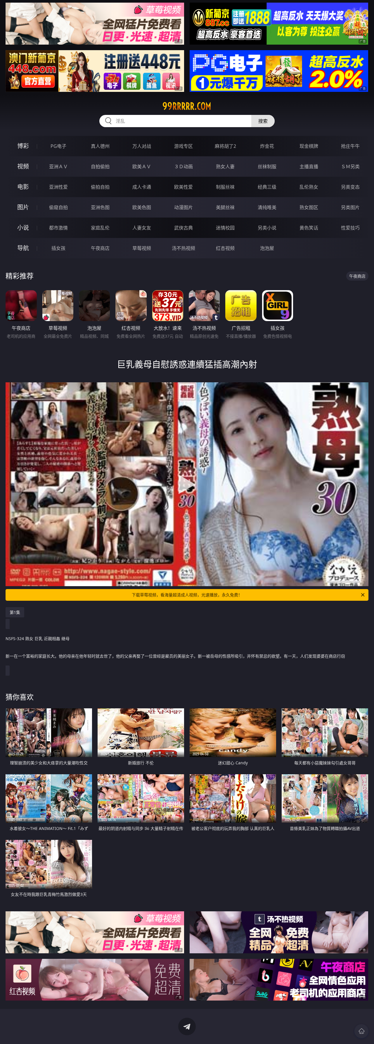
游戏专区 (183, 146)
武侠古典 (183, 228)
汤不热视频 (183, 248)
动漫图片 (183, 207)
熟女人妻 (225, 166)
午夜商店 (100, 248)
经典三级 (267, 187)
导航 (23, 248)
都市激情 (58, 228)
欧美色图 (141, 207)
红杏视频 (225, 248)
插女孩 (58, 248)
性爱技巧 (350, 228)
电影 (23, 187)
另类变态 (350, 187)
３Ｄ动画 (183, 166)
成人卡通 (141, 187)
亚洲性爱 (58, 187)
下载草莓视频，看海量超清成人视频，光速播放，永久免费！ (187, 595)
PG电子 (58, 146)
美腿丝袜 (225, 207)
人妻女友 (141, 228)
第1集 (15, 612)
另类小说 (267, 228)
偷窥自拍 (58, 207)
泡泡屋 (267, 248)
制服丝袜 (225, 187)
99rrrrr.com (186, 106)
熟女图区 (308, 207)
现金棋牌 (308, 146)
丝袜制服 (267, 166)
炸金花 (267, 146)
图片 (23, 207)
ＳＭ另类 (350, 166)
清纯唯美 (267, 207)
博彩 (23, 146)
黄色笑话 (308, 228)
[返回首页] (361, 1031)
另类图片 (350, 207)
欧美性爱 (183, 187)
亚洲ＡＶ (58, 166)
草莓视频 (141, 248)
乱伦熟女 (308, 187)
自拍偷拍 (100, 166)
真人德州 (100, 146)
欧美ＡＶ (141, 166)
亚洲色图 (100, 207)
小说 (23, 228)
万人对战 (141, 146)
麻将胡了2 (225, 146)
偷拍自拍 (100, 187)
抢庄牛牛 (350, 146)
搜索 (263, 121)
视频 (23, 166)
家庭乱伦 (100, 228)
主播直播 (308, 166)
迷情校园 (225, 228)
